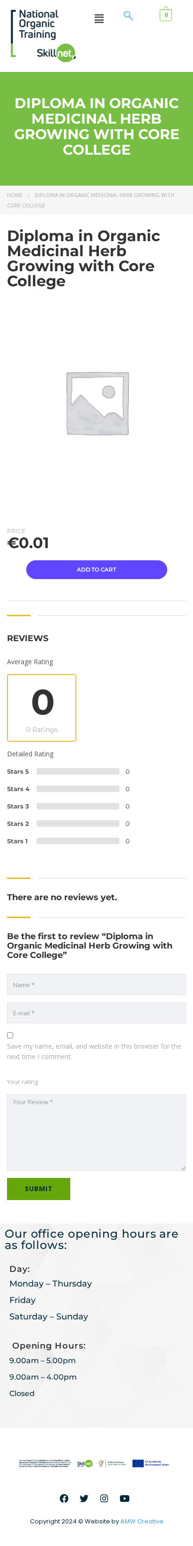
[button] (99, 18)
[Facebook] (64, 1498)
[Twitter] (84, 1498)
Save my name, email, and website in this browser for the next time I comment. (94, 1051)
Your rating (22, 1081)
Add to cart (96, 569)
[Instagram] (104, 1498)
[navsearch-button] (128, 16)
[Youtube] (125, 1498)
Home (14, 194)
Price (16, 531)
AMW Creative (141, 1521)
